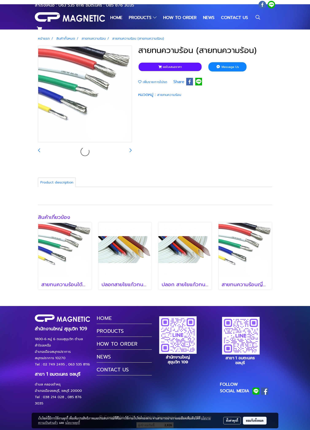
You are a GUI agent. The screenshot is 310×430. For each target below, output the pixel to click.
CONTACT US (234, 17)
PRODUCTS (141, 17)
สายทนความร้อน (169, 94)
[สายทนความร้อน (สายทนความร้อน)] (85, 94)
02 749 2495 (54, 364)
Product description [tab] (56, 182)
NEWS (208, 17)
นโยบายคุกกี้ (72, 423)
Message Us (230, 67)
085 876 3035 (120, 5)
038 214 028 (53, 397)
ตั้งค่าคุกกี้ (232, 420)
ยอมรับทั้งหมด (255, 420)
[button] (258, 17)
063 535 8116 (71, 5)
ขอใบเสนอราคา (172, 67)
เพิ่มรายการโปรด (154, 82)
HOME (116, 17)
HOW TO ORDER (180, 17)
